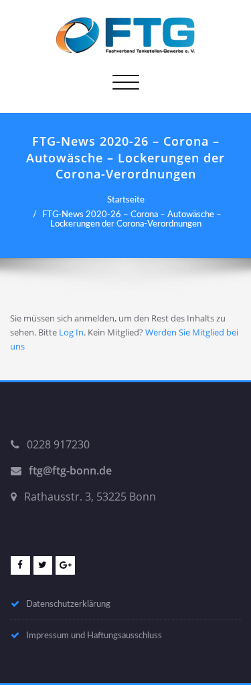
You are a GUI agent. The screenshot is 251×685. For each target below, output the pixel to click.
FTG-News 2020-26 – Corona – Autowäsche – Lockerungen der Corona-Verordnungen (132, 219)
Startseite (126, 199)
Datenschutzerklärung (68, 604)
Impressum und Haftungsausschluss (94, 635)
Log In (71, 332)
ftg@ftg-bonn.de (70, 470)
